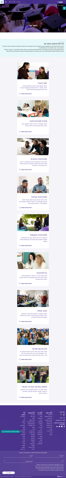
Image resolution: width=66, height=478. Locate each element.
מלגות (24, 427)
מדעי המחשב (49, 423)
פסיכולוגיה (50, 414)
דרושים (23, 447)
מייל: (62, 461)
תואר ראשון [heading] (49, 413)
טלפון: (30, 456)
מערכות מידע (49, 425)
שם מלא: (61, 456)
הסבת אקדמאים (31, 423)
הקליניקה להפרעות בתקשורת (33, 438)
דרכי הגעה (23, 449)
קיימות (41, 436)
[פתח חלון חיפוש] (14, 2)
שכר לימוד (32, 416)
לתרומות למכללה (31, 422)
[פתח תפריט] (2, 2)
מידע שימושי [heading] (31, 413)
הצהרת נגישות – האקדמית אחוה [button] (25, 476)
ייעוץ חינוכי (40, 431)
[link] (64, 8)
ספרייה (33, 418)
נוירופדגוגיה (39, 432)
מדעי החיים (50, 418)
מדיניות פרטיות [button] (17, 476)
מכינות (50, 434)
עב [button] (19, 2)
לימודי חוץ (33, 414)
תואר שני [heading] (39, 413)
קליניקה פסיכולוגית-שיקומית (32, 443)
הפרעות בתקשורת (48, 416)
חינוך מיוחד (40, 434)
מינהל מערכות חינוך (40, 427)
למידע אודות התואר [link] (26, 93)
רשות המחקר (32, 420)
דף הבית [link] (62, 5)
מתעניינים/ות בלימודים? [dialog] (11, 431)
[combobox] (18, 461)
